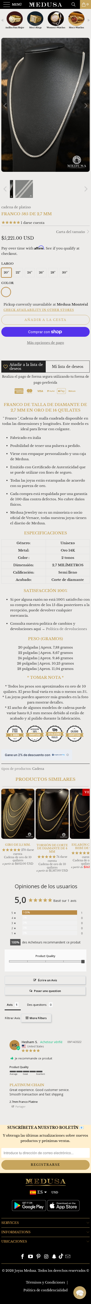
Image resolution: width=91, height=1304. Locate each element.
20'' (6, 272)
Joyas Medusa (25, 1271)
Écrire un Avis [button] (47, 980)
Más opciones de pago (45, 343)
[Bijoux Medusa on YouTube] (30, 1257)
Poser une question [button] (47, 991)
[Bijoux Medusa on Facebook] (22, 1257)
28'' (53, 272)
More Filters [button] (38, 1018)
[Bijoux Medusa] (45, 4)
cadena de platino (16, 207)
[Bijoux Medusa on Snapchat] (54, 1257)
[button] (79, 1292)
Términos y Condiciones (45, 1282)
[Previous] (5, 105)
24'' (29, 272)
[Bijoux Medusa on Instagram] (46, 1257)
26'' (41, 272)
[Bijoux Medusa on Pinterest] (38, 1257)
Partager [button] (20, 1106)
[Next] (85, 105)
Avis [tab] (10, 1005)
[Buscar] (75, 4)
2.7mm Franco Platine (23, 1102)
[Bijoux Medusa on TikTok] (61, 1257)
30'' (64, 272)
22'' (18, 272)
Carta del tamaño (71, 232)
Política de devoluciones (66, 629)
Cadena (38, 769)
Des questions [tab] (37, 1005)
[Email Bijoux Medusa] (67, 1257)
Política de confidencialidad (45, 1290)
